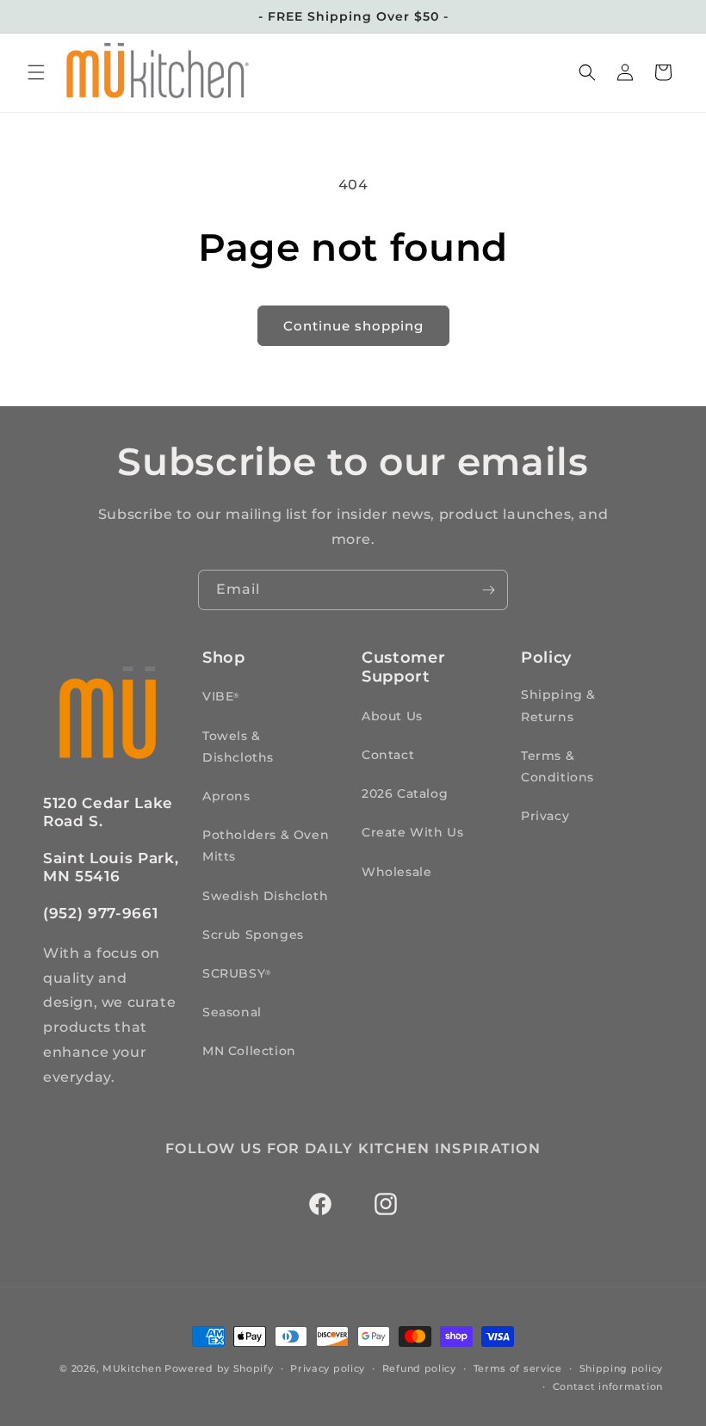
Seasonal (232, 1012)
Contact (388, 754)
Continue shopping (353, 326)
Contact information (608, 1386)
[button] (36, 72)
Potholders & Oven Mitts (265, 845)
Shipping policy (621, 1368)
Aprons (226, 796)
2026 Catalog (405, 793)
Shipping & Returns (558, 705)
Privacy (545, 816)
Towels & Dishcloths (238, 746)
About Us (392, 716)
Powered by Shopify (219, 1368)
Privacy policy (327, 1368)
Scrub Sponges (253, 934)
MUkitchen (131, 1368)
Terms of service (518, 1368)
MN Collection (249, 1051)
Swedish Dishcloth (265, 896)
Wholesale (396, 872)
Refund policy (419, 1368)
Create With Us (412, 832)
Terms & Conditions (557, 766)
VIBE (220, 696)
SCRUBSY (236, 973)
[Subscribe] (488, 590)
